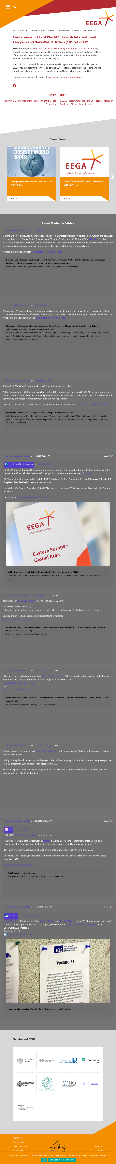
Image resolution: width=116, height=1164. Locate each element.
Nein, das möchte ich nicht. (62, 1160)
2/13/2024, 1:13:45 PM (42, 670)
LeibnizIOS (12, 915)
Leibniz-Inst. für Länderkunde (20, 464)
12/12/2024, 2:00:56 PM (43, 230)
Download (98, 1146)
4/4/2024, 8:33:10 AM (42, 381)
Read (13, 198)
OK (44, 1160)
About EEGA (18, 1138)
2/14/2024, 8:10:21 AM (42, 595)
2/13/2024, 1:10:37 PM (42, 746)
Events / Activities (20, 1146)
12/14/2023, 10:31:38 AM (31, 915)
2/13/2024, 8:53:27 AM (26, 829)
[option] (31, 177)
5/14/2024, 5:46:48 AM (42, 305)
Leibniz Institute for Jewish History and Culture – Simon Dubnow (62, 48)
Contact (100, 1150)
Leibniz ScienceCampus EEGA (18, 230)
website (53, 76)
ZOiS (10, 829)
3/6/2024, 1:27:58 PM (45, 464)
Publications (18, 1150)
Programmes (18, 1142)
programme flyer (71, 76)
